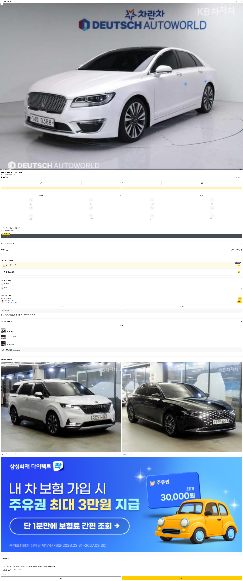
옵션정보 (41, 195)
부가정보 (202, 195)
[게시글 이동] (121, 330)
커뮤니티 (121, 325)
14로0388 (7, 1)
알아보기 (121, 265)
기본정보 (121, 195)
